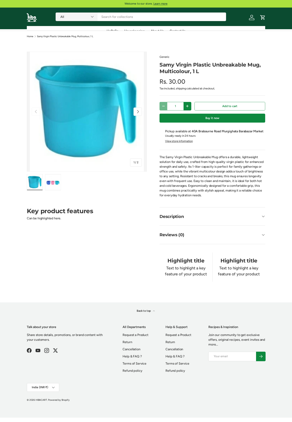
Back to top (144, 311)
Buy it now (212, 118)
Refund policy (132, 371)
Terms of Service (134, 363)
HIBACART (41, 400)
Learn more (160, 3)
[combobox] (141, 17)
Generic (164, 57)
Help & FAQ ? (132, 356)
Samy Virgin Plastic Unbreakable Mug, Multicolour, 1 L (65, 36)
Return (127, 342)
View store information (179, 141)
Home (30, 36)
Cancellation (131, 349)
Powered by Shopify (58, 400)
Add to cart (229, 106)
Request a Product (135, 335)
